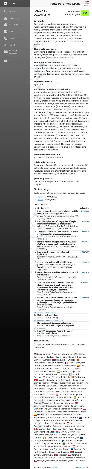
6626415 (85, 232)
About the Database (10, 51)
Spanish (9, 45)
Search (9, 11)
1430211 (85, 242)
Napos (9, 3)
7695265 (85, 221)
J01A (40, 196)
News (8, 31)
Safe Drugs (11, 25)
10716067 (85, 283)
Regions (9, 38)
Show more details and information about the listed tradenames (59, 346)
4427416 (85, 272)
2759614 (85, 262)
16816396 (85, 211)
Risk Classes (11, 18)
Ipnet (55, 467)
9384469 (85, 298)
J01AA (40, 199)
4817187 (85, 252)
